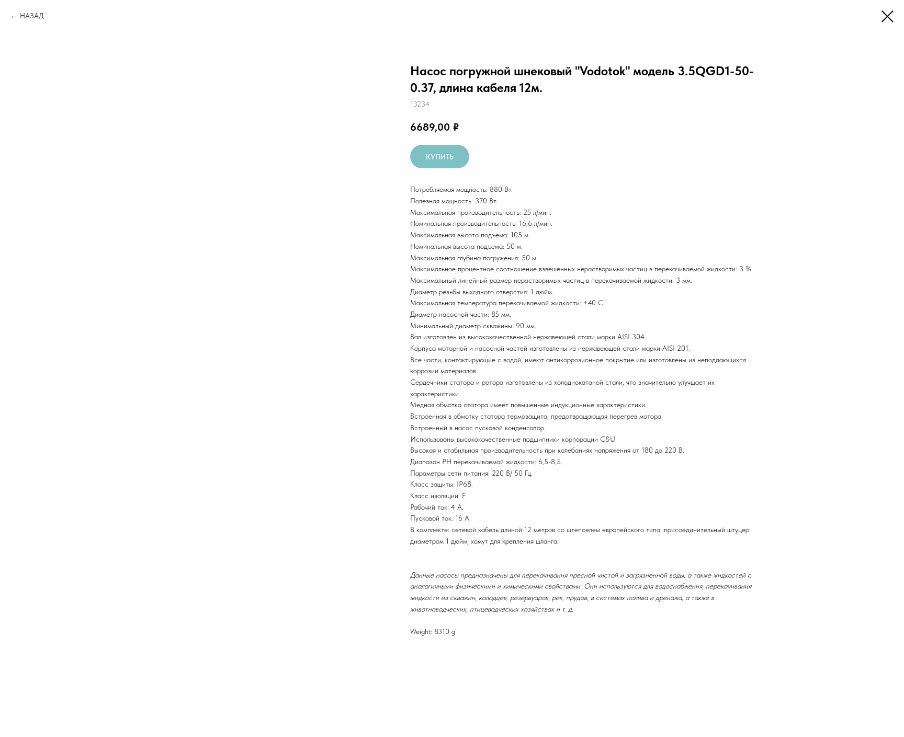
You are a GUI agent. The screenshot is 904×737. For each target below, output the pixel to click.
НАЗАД (32, 15)
